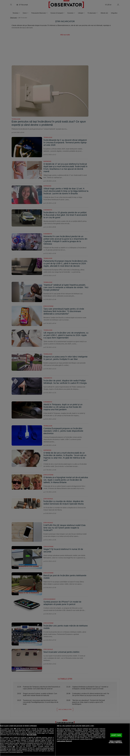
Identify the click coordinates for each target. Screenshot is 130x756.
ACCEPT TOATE (116, 735)
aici (14, 746)
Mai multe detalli (32, 734)
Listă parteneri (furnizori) (64, 741)
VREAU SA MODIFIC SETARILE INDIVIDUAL (115, 741)
